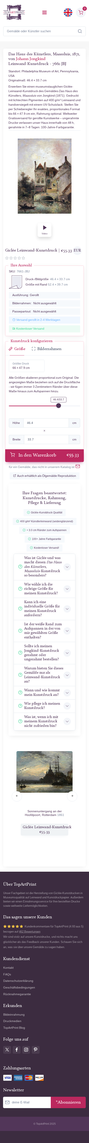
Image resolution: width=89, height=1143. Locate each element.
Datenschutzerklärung (18, 981)
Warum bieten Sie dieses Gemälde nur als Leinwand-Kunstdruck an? (43, 675)
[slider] (58, 405)
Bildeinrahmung (14, 1014)
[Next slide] (72, 796)
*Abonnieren (68, 1102)
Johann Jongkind (31, 59)
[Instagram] (26, 1050)
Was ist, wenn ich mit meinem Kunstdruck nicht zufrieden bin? (41, 721)
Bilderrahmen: (34, 303)
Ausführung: (25, 295)
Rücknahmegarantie (17, 994)
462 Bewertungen (29, 931)
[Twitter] (7, 1050)
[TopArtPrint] (14, 12)
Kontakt (8, 968)
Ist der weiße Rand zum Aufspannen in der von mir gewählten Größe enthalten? (43, 630)
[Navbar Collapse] (44, 12)
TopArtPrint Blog (14, 1028)
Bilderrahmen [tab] (49, 349)
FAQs (7, 974)
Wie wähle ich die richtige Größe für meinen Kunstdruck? (41, 589)
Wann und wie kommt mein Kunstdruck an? (42, 693)
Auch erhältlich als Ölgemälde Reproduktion (46, 476)
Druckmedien (12, 1021)
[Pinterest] (36, 1050)
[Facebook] (17, 1050)
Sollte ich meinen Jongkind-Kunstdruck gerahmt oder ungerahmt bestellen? (41, 652)
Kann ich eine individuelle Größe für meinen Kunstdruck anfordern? (42, 608)
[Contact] (77, 467)
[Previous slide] (17, 796)
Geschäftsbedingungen (19, 987)
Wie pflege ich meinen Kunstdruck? (42, 706)
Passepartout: (34, 311)
